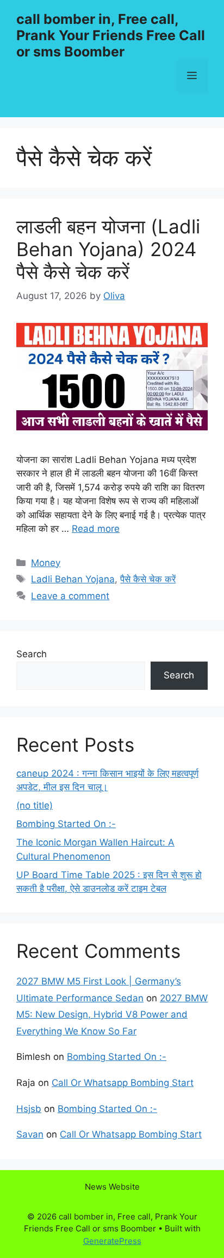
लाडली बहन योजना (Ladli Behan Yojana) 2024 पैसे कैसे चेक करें (108, 249)
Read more (96, 528)
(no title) (34, 805)
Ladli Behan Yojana (73, 579)
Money (45, 562)
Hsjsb (28, 1108)
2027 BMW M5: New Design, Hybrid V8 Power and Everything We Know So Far (112, 1015)
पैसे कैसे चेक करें (148, 579)
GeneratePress (112, 1241)
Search (31, 654)
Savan (29, 1134)
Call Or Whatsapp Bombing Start (123, 1082)
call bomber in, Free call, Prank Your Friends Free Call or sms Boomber (110, 35)
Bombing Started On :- (66, 823)
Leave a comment (70, 595)
